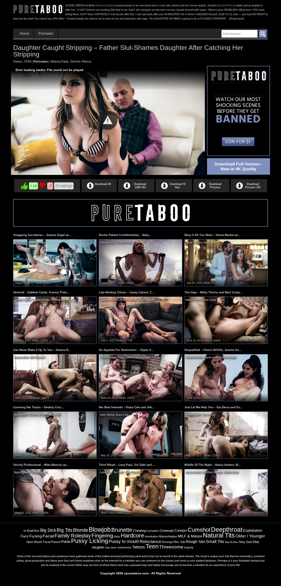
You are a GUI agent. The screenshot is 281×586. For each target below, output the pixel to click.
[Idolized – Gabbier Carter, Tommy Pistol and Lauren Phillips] (55, 320)
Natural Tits (219, 535)
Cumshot (199, 530)
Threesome (171, 547)
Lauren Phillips (41, 299)
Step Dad (245, 542)
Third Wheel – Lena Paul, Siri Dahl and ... (127, 464)
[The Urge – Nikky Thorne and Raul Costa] (226, 320)
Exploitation (252, 530)
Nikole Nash (231, 472)
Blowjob (100, 529)
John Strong (107, 414)
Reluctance (150, 541)
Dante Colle (211, 357)
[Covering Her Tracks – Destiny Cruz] (55, 435)
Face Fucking (31, 536)
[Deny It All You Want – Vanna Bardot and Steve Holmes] (226, 262)
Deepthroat (226, 529)
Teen (152, 546)
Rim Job (179, 542)
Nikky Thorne (193, 299)
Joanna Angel (37, 242)
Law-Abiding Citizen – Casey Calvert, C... (126, 292)
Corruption (152, 530)
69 (24, 531)
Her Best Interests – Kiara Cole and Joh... (127, 407)
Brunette (121, 530)
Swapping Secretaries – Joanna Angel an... (42, 235)
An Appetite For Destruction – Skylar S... (126, 350)
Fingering (102, 536)
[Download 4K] (99, 191)
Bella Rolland (22, 472)
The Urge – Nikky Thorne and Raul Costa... (213, 292)
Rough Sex (195, 541)
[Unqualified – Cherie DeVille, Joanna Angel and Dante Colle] (226, 377)
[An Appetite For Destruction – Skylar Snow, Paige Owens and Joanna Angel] (140, 377)
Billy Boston (21, 414)
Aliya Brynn (21, 242)
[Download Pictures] (211, 191)
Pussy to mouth (124, 541)
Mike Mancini (40, 472)
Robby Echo (53, 414)
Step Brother (231, 542)
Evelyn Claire (194, 414)
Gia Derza (209, 414)
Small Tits (215, 541)
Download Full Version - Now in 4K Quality (238, 166)
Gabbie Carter (22, 299)
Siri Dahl (118, 472)
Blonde (80, 530)
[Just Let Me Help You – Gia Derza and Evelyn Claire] (226, 435)
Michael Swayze (213, 472)
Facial (48, 536)
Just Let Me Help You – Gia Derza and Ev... (213, 407)
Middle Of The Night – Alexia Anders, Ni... (212, 464)
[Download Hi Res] (174, 191)
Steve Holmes (194, 242)
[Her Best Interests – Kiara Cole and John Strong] (140, 435)
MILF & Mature (190, 536)
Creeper (180, 530)
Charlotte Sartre (127, 299)
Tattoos (138, 547)
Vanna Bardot (212, 242)
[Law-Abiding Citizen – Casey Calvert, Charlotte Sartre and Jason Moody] (140, 320)
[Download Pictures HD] (248, 191)
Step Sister (111, 547)
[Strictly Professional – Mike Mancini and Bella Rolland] (55, 492)
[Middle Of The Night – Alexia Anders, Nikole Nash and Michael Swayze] (226, 492)
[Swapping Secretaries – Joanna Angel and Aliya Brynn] (55, 262)
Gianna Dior (21, 357)
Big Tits (64, 530)
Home (24, 33)
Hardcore (132, 535)
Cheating (139, 530)
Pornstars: (41, 61)
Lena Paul (106, 472)
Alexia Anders (194, 472)
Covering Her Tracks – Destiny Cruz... (38, 407)
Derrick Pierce (226, 5)
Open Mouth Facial (38, 542)
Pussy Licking (89, 541)
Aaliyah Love (107, 242)
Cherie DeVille (194, 357)
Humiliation (151, 536)
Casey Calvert (108, 299)
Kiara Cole (122, 414)
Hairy (117, 536)
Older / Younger (250, 536)
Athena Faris (104, 5)
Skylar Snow (142, 357)
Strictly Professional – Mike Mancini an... (41, 464)
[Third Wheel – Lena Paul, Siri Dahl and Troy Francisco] (140, 492)
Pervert (55, 542)
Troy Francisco (134, 472)
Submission (124, 547)
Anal (30, 530)
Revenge (167, 542)
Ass (37, 530)
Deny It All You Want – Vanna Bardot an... (212, 235)
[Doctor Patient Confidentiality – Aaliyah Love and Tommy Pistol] (140, 262)
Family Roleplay (73, 536)
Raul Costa (209, 299)
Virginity (188, 547)
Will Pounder (37, 357)
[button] (107, 120)
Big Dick (48, 530)
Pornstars (45, 33)
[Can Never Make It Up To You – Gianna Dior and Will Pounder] (55, 377)
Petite (65, 542)
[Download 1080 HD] (136, 191)
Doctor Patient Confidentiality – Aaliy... (125, 235)
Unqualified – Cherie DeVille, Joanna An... (212, 350)
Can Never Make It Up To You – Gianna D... (42, 350)
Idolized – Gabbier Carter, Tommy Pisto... (41, 292)
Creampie (167, 530)
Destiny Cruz (37, 414)
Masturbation (168, 536)
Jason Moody (146, 299)
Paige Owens (126, 357)
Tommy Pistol (125, 242)
